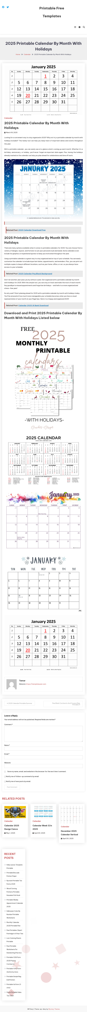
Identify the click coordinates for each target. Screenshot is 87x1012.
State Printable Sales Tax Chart (14, 994)
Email (6, 754)
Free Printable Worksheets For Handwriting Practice (14, 949)
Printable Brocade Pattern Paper (13, 874)
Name (7, 745)
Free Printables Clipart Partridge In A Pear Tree (15, 932)
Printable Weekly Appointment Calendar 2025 (15, 903)
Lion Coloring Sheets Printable (14, 939)
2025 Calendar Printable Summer (20, 703)
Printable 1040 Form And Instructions (14, 970)
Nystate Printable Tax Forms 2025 (14, 882)
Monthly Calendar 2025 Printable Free (13, 924)
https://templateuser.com (36, 684)
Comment (8, 724)
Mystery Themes (54, 1009)
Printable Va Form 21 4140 (14, 986)
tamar (22, 680)
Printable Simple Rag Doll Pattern (14, 978)
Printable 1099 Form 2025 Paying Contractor (14, 960)
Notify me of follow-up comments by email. (22, 776)
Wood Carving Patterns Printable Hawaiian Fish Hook (13, 892)
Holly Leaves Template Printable (14, 866)
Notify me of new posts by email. (18, 781)
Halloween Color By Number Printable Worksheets (13, 914)
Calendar (8, 118)
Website (7, 763)
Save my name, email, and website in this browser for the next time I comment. (36, 771)
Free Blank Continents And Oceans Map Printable (66, 704)
